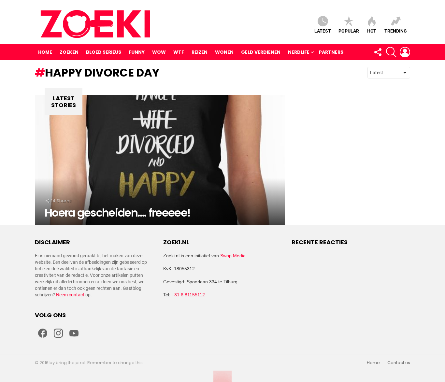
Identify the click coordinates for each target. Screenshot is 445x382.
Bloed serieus (103, 52)
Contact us (398, 362)
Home (45, 52)
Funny (137, 52)
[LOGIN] (405, 52)
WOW (159, 52)
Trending (395, 31)
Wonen (224, 52)
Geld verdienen (260, 52)
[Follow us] (377, 52)
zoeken (69, 52)
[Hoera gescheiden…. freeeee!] (160, 160)
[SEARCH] (391, 52)
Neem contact (70, 294)
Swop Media (233, 255)
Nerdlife (298, 52)
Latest (322, 31)
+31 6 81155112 (188, 294)
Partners (331, 52)
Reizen (200, 52)
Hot (371, 31)
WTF (178, 52)
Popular (348, 31)
